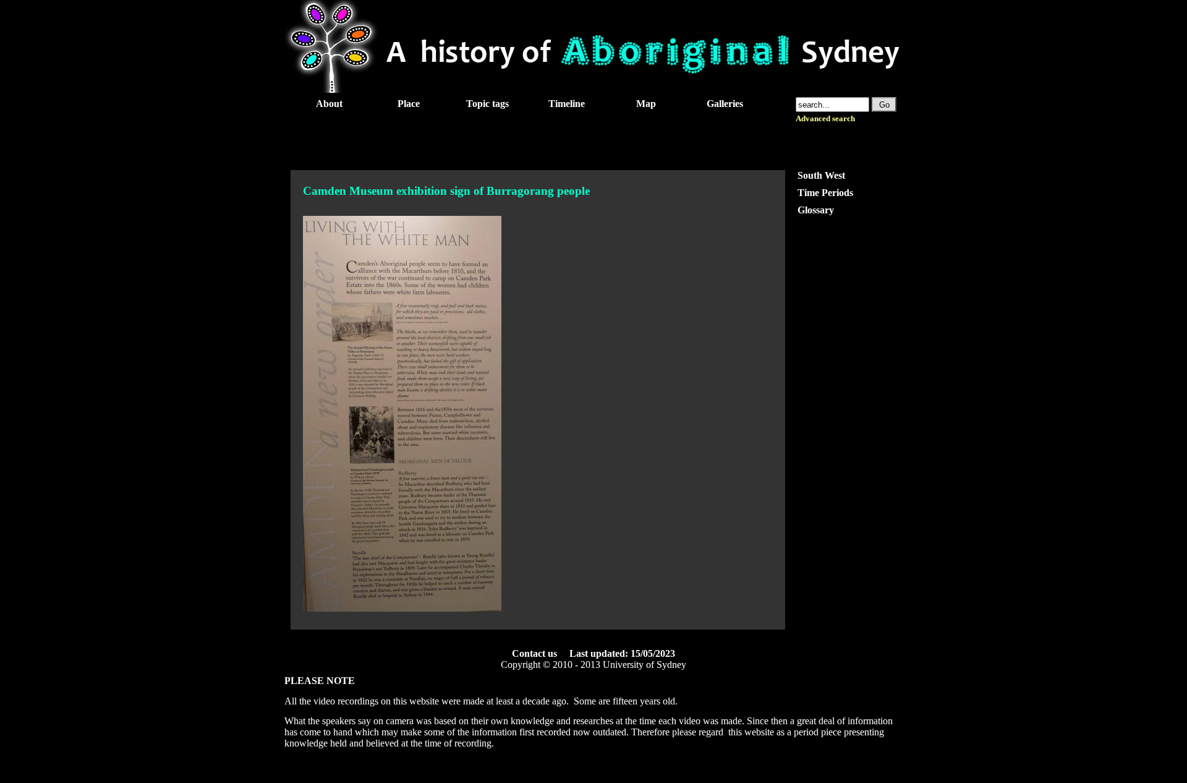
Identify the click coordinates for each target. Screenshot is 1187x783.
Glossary (816, 210)
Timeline (566, 103)
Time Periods (825, 192)
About (329, 103)
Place (409, 103)
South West (821, 175)
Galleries (725, 103)
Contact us (534, 653)
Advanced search (825, 118)
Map (646, 103)
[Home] (593, 89)
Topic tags (487, 103)
